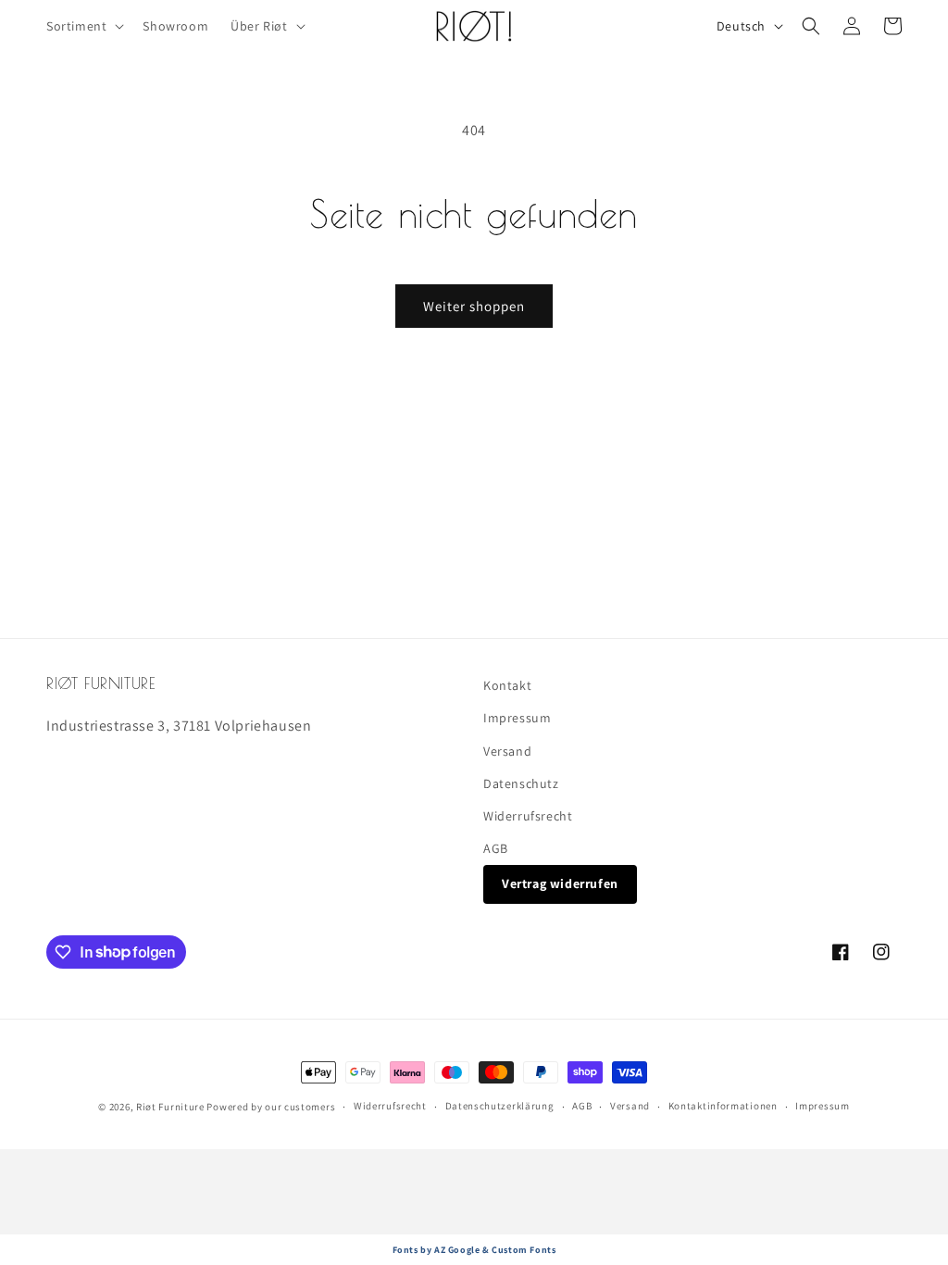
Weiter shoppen (474, 306)
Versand (507, 751)
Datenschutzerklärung (500, 1105)
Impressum (517, 717)
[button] (83, 25)
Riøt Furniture (171, 1106)
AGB (495, 848)
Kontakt (507, 685)
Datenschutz (521, 783)
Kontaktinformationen (723, 1105)
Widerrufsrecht (527, 816)
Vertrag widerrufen (560, 883)
